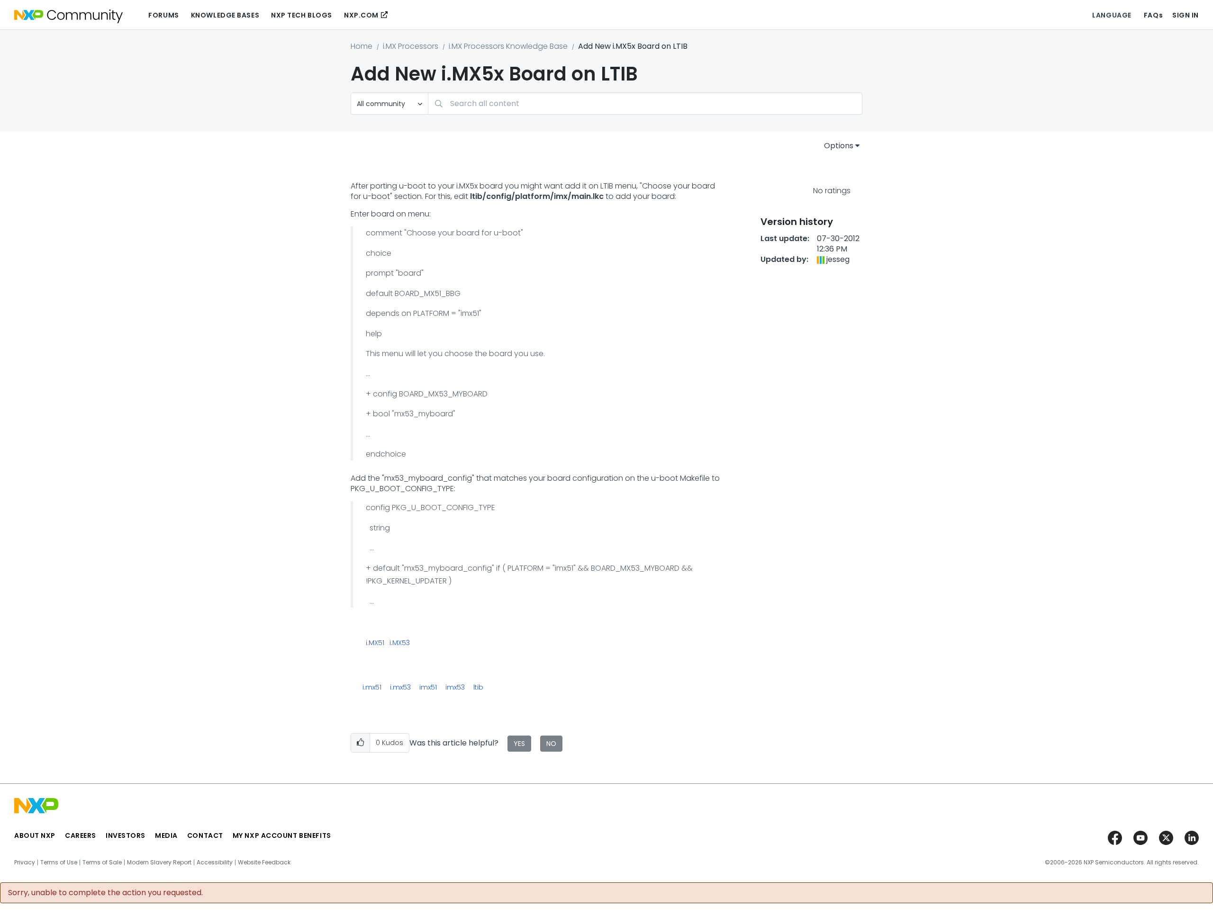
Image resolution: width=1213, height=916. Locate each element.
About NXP (34, 835)
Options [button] (838, 145)
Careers (80, 835)
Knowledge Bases (225, 15)
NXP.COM (361, 15)
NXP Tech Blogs (301, 15)
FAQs (1153, 15)
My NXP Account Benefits (282, 835)
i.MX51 (375, 643)
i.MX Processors (410, 46)
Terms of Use (58, 862)
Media (166, 835)
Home (361, 46)
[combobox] (645, 103)
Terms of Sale (102, 862)
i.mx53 (400, 687)
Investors (125, 835)
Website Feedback (264, 862)
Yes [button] (519, 743)
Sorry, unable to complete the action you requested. (105, 893)
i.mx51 (371, 687)
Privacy (24, 862)
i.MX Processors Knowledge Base (508, 46)
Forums (163, 15)
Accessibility (215, 862)
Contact (205, 835)
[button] (360, 743)
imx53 (455, 687)
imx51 (428, 687)
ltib (478, 687)
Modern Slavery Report (159, 862)
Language (1111, 15)
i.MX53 (399, 643)
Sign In (1185, 15)
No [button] (551, 743)
